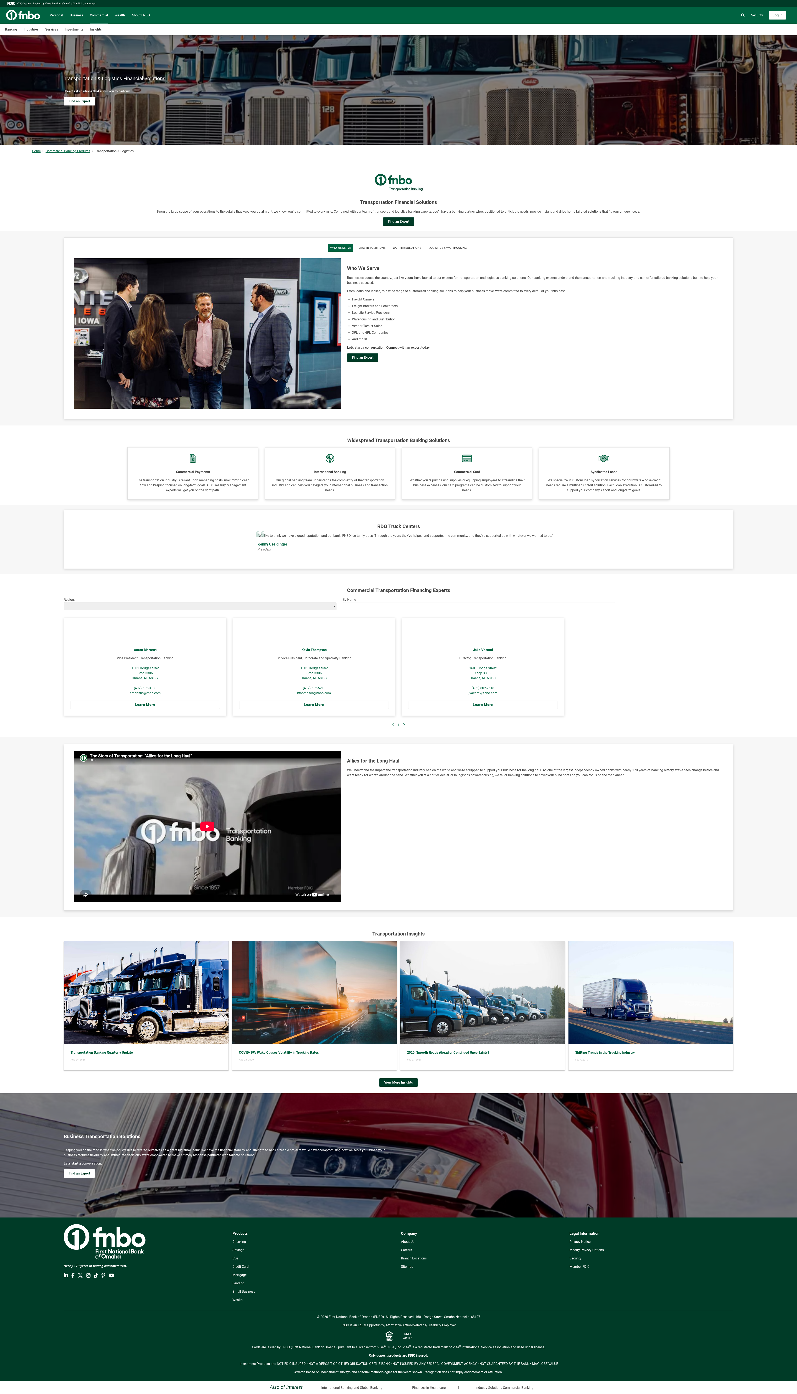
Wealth (120, 15)
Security (757, 15)
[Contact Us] (718, 15)
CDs (235, 1258)
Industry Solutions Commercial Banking (504, 1388)
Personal (56, 15)
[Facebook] (73, 1276)
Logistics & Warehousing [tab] (448, 248)
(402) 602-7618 (483, 688)
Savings (238, 1250)
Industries (31, 29)
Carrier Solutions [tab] (407, 248)
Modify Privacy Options (587, 1250)
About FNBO (141, 15)
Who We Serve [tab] (340, 248)
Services (51, 29)
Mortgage (239, 1275)
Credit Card (240, 1267)
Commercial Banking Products (68, 151)
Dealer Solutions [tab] (371, 248)
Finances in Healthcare (429, 1388)
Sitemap (407, 1267)
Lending (238, 1283)
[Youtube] (111, 1276)
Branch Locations (414, 1258)
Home (36, 151)
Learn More (145, 705)
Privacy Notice (580, 1242)
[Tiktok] (96, 1276)
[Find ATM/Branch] (707, 15)
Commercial (99, 15)
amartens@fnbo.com (145, 693)
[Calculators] (730, 15)
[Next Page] (404, 725)
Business (76, 15)
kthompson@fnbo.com (314, 693)
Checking (239, 1242)
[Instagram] (88, 1276)
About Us (407, 1242)
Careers (406, 1250)
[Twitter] (80, 1276)
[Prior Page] (393, 725)
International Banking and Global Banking (351, 1388)
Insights (96, 29)
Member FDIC (579, 1267)
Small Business (243, 1291)
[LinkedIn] (66, 1276)
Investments (74, 29)
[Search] (742, 15)
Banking (11, 29)
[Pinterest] (103, 1276)
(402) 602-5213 (314, 688)
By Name (349, 600)
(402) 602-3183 (145, 688)
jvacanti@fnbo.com (483, 693)
